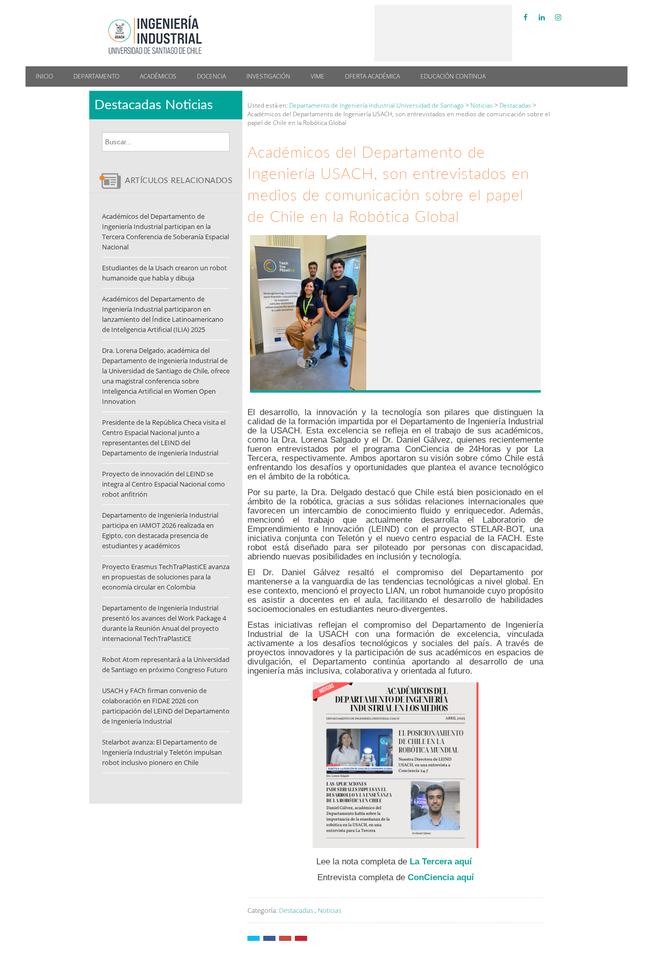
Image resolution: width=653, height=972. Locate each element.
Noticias (329, 910)
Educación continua (453, 76)
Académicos (158, 76)
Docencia (211, 76)
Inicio (44, 76)
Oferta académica (372, 76)
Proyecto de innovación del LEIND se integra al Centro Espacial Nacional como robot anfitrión (163, 484)
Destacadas (296, 910)
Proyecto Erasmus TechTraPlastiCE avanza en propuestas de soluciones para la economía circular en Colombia (166, 577)
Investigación (268, 76)
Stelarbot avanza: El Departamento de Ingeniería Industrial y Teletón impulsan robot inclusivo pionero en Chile (162, 752)
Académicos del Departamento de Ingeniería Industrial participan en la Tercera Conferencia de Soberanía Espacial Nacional (165, 231)
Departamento (96, 76)
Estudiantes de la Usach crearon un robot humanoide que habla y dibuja (164, 273)
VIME (317, 76)
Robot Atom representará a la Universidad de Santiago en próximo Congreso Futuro (166, 664)
